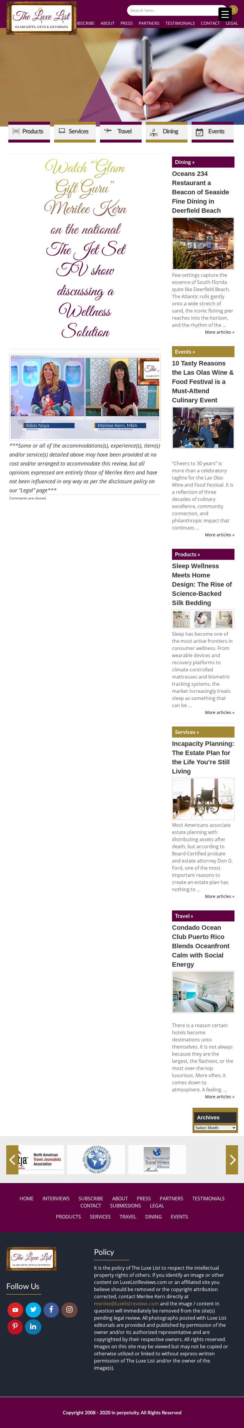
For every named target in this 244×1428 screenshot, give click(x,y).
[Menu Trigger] (225, 14)
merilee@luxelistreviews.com (126, 1303)
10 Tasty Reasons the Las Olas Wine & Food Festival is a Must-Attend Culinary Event (203, 382)
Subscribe (84, 23)
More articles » (219, 332)
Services (100, 1216)
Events (179, 1216)
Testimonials (180, 23)
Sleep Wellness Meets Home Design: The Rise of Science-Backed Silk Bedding (202, 584)
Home (27, 1198)
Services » (187, 732)
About (108, 23)
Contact (210, 23)
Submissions (125, 1205)
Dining (153, 1216)
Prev (12, 1160)
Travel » (184, 916)
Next (232, 1160)
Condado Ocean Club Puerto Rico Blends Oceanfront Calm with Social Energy (200, 946)
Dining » (185, 162)
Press (127, 23)
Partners (149, 23)
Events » (185, 351)
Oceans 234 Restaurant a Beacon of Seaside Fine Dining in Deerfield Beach (200, 192)
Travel (128, 1216)
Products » (187, 554)
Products (68, 1216)
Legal (232, 23)
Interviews (56, 1198)
